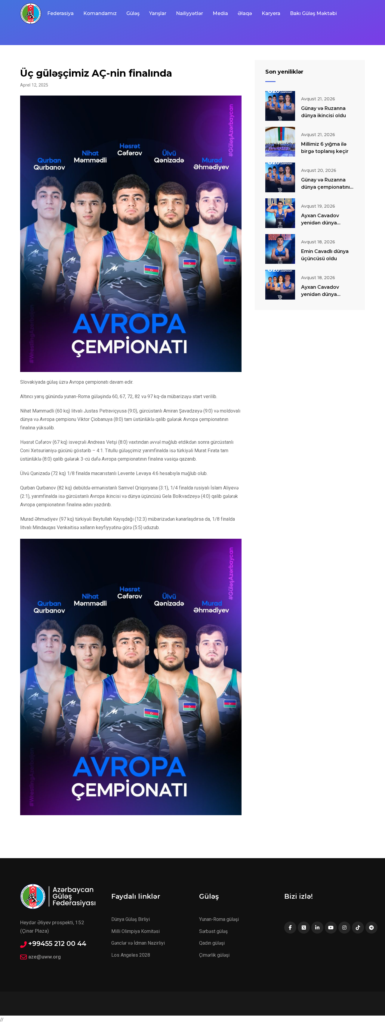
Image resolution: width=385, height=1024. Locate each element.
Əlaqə (245, 13)
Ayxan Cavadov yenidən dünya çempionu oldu (320, 223)
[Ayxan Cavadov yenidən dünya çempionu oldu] (280, 213)
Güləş (133, 13)
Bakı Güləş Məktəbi (313, 13)
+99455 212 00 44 (57, 943)
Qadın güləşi (212, 943)
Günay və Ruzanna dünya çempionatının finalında (327, 187)
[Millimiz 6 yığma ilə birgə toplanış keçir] (280, 142)
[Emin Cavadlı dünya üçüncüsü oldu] (280, 249)
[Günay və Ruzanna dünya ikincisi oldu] (280, 106)
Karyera (271, 13)
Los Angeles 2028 (130, 955)
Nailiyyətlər (189, 13)
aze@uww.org (44, 957)
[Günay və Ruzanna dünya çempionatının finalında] (280, 177)
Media (220, 13)
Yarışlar (157, 13)
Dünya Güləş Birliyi (130, 919)
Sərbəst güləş (213, 931)
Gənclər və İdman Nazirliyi (138, 943)
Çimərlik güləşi (214, 955)
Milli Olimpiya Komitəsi (135, 931)
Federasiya (60, 13)
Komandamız (100, 13)
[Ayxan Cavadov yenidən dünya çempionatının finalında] (280, 285)
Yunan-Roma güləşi (219, 919)
